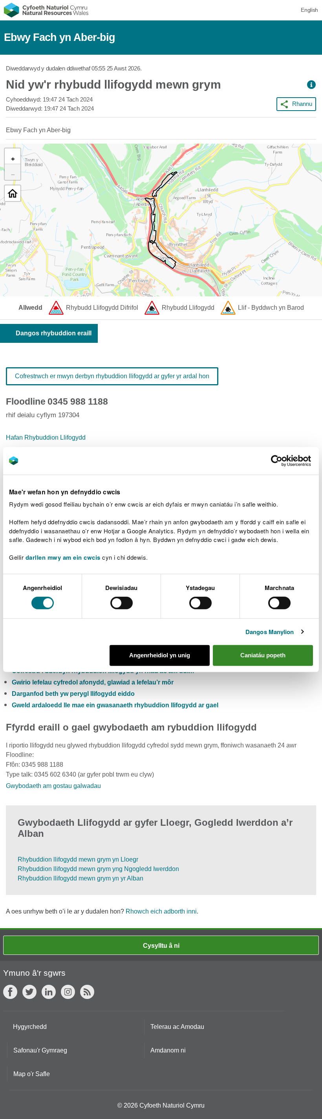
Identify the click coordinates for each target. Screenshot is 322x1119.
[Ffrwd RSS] (87, 992)
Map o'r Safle (31, 1074)
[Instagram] (68, 992)
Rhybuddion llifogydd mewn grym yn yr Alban (80, 878)
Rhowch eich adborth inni (161, 911)
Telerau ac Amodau (177, 1026)
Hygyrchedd (30, 1026)
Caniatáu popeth (262, 655)
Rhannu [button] (302, 103)
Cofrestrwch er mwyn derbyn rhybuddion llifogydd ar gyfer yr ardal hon (112, 376)
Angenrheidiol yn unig (159, 655)
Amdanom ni (168, 1050)
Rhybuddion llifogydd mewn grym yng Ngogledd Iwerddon (98, 869)
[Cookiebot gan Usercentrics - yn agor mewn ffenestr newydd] (290, 460)
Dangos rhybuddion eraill (53, 333)
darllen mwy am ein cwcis (63, 557)
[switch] (121, 603)
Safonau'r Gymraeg (40, 1050)
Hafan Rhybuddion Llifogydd (46, 437)
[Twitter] (29, 992)
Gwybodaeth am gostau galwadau (53, 785)
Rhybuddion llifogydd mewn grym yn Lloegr (78, 859)
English (309, 10)
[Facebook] (10, 992)
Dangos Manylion (269, 631)
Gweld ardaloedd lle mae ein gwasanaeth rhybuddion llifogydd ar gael (115, 705)
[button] (311, 85)
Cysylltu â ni (161, 945)
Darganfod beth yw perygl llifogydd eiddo (73, 693)
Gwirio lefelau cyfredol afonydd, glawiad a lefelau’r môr (93, 682)
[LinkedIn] (49, 992)
